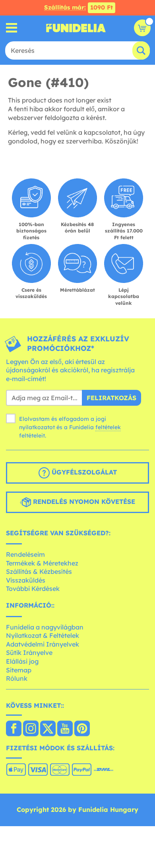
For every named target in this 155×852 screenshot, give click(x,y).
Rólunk (16, 678)
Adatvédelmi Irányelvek (42, 644)
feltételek (108, 427)
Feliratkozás (111, 398)
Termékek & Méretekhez (42, 563)
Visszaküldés (25, 580)
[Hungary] (13, 729)
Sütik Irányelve (29, 652)
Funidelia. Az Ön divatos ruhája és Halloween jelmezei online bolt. (76, 27)
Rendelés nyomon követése (83, 501)
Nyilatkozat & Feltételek (42, 635)
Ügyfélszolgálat (83, 472)
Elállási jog (22, 661)
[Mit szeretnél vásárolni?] (11, 28)
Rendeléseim (25, 554)
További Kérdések (33, 589)
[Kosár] (142, 27)
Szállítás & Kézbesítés (39, 571)
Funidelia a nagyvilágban (44, 627)
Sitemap (18, 670)
